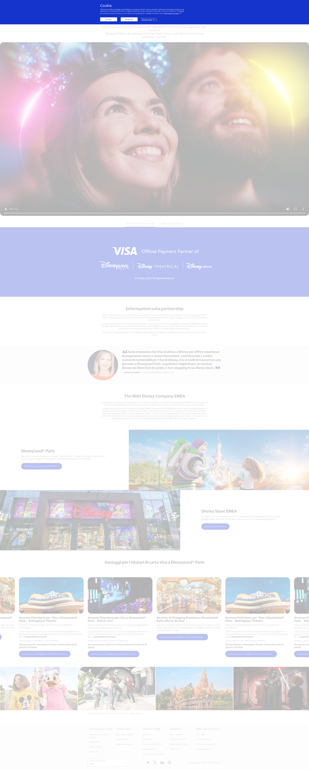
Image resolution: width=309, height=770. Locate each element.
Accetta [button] (108, 19)
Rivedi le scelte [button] (147, 19)
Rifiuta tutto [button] (129, 19)
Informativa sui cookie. (171, 13)
